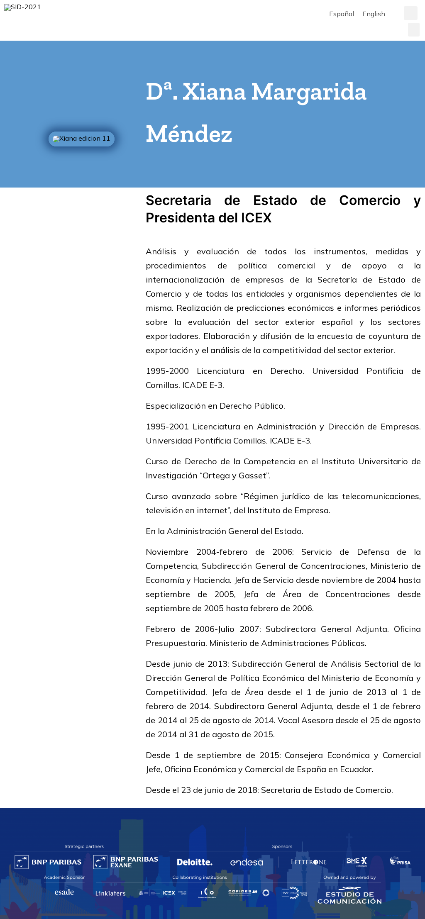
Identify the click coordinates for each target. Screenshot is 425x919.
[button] (411, 13)
